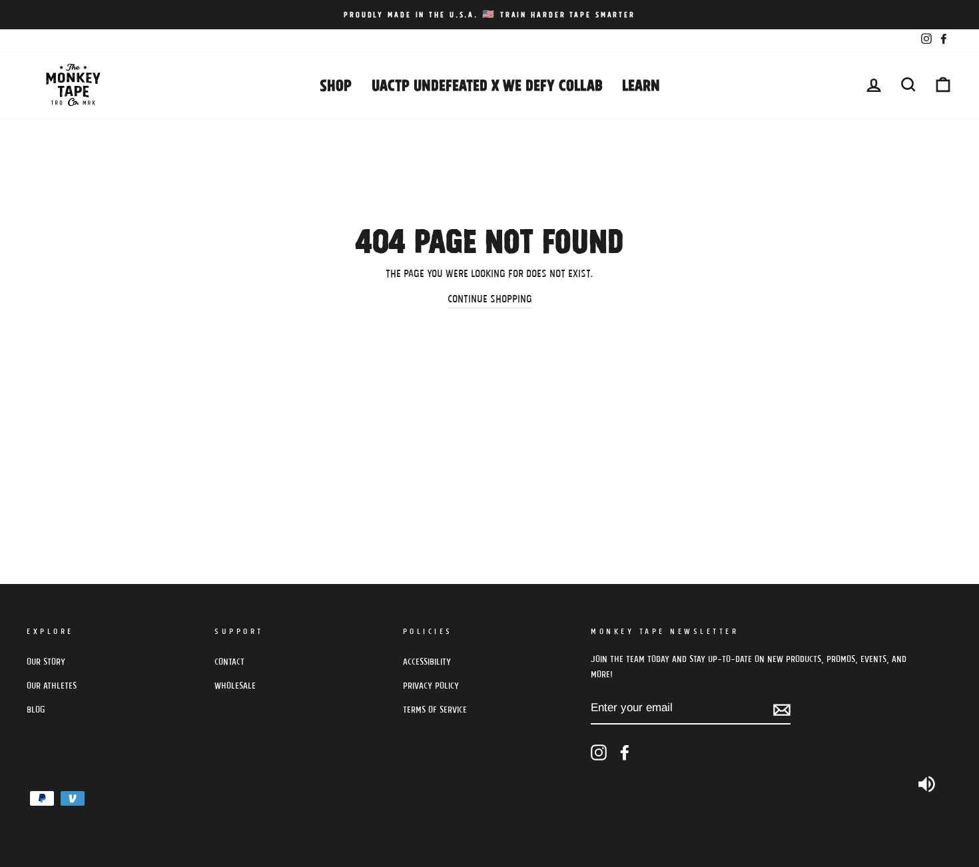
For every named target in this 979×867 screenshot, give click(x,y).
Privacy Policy (431, 685)
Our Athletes (52, 685)
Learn (641, 84)
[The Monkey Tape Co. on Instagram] (599, 752)
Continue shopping (490, 298)
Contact (229, 661)
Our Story (46, 661)
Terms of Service (435, 709)
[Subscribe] (782, 709)
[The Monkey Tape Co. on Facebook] (625, 752)
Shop (336, 84)
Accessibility (427, 661)
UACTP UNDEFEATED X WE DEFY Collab (487, 84)
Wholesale (235, 685)
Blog (36, 709)
